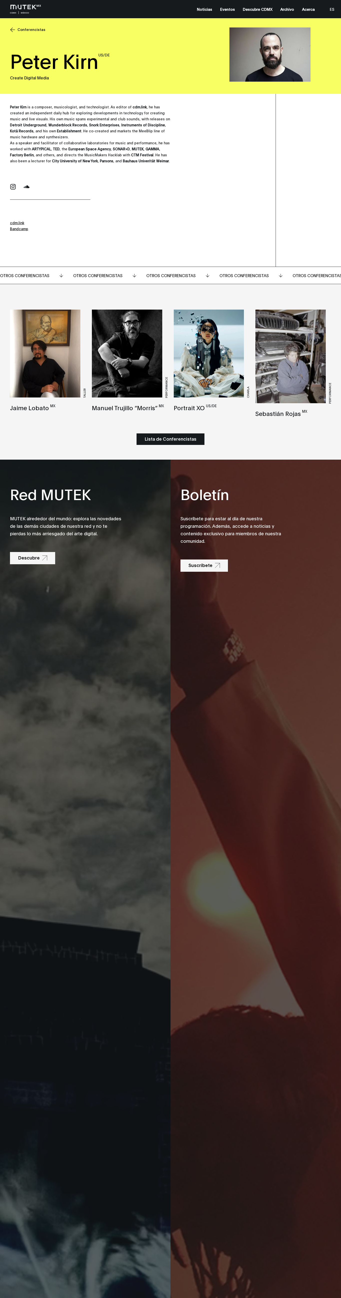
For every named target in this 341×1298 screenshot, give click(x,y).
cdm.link (17, 222)
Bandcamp (19, 228)
